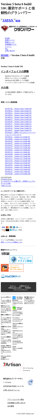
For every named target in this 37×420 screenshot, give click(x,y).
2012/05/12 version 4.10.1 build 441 (17, 171)
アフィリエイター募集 (15, 399)
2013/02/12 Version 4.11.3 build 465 (17, 148)
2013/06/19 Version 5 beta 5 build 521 (18, 115)
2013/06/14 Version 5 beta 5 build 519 (18, 117)
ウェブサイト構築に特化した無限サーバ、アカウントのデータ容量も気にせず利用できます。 (6, 319)
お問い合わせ (10, 51)
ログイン (13, 286)
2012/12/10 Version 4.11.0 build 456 (17, 161)
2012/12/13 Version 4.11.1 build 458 (17, 158)
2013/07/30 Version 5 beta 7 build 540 (18, 109)
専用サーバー (10, 42)
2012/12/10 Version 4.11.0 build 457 (17, 163)
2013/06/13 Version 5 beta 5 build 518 (18, 119)
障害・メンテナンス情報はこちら (11, 242)
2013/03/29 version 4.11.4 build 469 (17, 141)
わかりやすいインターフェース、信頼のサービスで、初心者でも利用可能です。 (6, 309)
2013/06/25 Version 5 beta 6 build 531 (18, 111)
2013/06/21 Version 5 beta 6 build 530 (18, 113)
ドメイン (8, 47)
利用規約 (28, 288)
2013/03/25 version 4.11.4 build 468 (17, 143)
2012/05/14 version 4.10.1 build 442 (17, 167)
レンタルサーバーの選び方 (11, 181)
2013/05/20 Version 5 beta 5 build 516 (18, 122)
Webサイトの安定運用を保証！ (18, 348)
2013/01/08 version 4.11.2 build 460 (17, 154)
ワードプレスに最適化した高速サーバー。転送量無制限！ (6, 340)
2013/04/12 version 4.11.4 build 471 (17, 137)
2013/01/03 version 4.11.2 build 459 (17, 156)
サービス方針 (6, 183)
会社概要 (10, 406)
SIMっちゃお (6, 186)
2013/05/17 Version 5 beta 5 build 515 (18, 124)
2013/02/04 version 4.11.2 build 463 (17, 150)
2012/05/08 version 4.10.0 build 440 (17, 174)
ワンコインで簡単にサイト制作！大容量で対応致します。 (6, 300)
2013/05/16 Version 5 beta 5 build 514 (18, 126)
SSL (6, 49)
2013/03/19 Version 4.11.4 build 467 (17, 145)
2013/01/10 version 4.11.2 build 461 (17, 152)
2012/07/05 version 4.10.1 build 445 (17, 165)
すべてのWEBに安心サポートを (18, 342)
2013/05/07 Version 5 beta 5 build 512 (18, 130)
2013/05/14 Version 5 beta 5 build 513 (18, 128)
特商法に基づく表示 (15, 288)
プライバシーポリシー (20, 289)
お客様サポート (24, 286)
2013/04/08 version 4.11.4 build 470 (17, 139)
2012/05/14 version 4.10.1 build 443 (17, 169)
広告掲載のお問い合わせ (16, 403)
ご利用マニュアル (28, 181)
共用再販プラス (10, 44)
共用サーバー (10, 40)
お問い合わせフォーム (11, 390)
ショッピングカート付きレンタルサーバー (18, 319)
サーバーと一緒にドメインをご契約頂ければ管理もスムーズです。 (29, 300)
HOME (7, 38)
